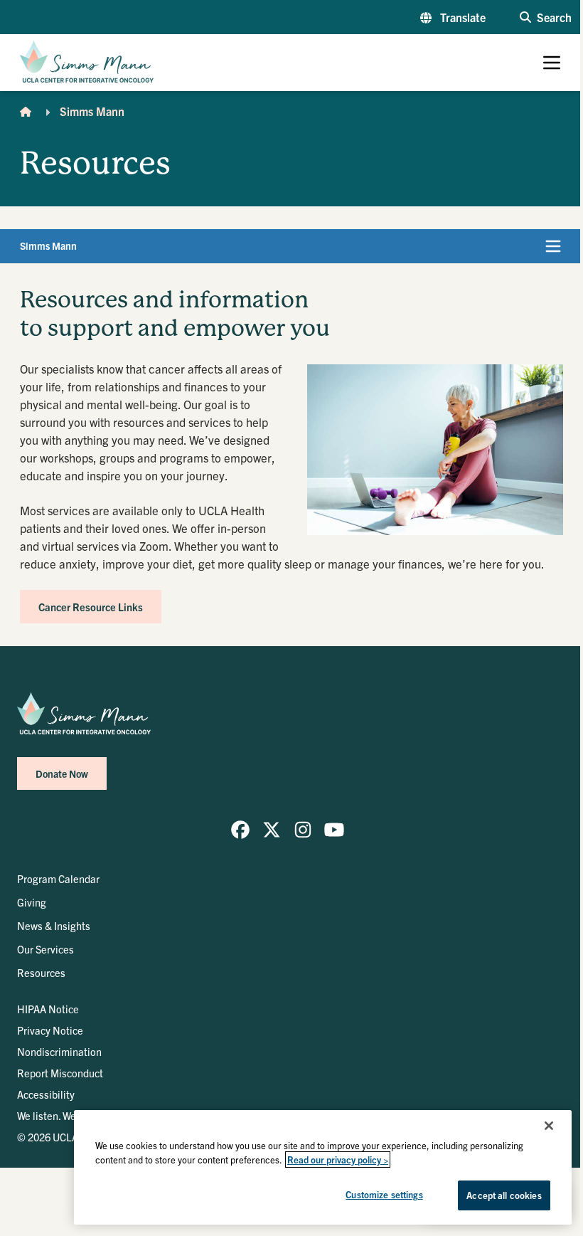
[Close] (549, 1125)
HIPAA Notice (48, 1008)
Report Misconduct (60, 1072)
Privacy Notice (50, 1030)
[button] (453, 17)
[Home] (25, 111)
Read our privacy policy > (337, 1159)
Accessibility (46, 1094)
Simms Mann (92, 111)
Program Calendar (58, 878)
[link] (240, 829)
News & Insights (53, 925)
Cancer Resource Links (90, 606)
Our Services (45, 949)
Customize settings (384, 1194)
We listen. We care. (59, 1115)
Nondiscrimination (59, 1051)
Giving (31, 902)
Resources (41, 972)
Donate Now (62, 773)
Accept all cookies (503, 1195)
